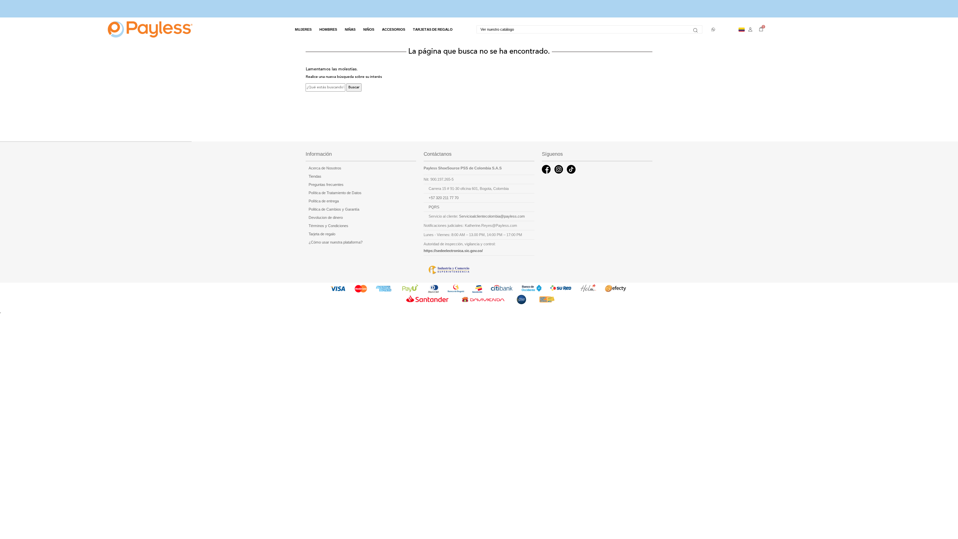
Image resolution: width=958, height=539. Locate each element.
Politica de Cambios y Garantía (334, 209)
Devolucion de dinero (326, 217)
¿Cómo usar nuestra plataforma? (335, 242)
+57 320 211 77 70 (444, 198)
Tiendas (315, 176)
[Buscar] (695, 29)
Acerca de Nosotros (325, 168)
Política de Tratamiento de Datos (335, 193)
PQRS (434, 207)
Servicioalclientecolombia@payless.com (492, 216)
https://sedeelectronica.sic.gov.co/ (453, 251)
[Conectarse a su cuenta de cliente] (750, 29)
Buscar (353, 87)
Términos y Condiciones (328, 226)
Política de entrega (324, 201)
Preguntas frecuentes (326, 184)
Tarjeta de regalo (322, 234)
